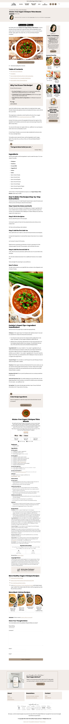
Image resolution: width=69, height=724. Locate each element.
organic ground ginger (21, 462)
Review (26, 435)
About (9, 696)
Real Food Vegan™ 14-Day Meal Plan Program (23, 585)
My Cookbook (44, 4)
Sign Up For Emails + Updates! (32, 696)
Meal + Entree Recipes (22, 9)
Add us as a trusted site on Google (26, 62)
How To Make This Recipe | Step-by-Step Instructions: (22, 75)
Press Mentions (11, 699)
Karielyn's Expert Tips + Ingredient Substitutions (21, 78)
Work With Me (48, 697)
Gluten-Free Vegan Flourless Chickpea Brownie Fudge (22, 580)
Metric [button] (19, 476)
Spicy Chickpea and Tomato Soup (25, 116)
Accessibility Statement (34, 721)
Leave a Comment (47, 17)
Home (14, 9)
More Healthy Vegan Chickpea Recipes (19, 80)
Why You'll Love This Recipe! (16, 71)
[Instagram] (50, 4)
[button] (9, 13)
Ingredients (13, 73)
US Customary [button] (14, 476)
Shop (39, 4)
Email (10, 653)
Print (17, 435)
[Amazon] (53, 4)
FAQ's (46, 696)
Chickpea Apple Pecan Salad (17, 578)
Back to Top (26, 721)
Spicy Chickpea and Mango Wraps (18, 582)
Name (10, 648)
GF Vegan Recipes (27, 4)
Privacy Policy (43, 721)
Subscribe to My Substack (31, 697)
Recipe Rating (12, 626)
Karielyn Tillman (20, 555)
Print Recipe (30, 25)
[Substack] (55, 4)
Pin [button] (21, 435)
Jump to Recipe (23, 25)
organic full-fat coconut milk (20, 471)
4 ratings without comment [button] (26, 617)
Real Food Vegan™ (33, 4)
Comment (11, 630)
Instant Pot (14, 540)
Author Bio (10, 697)
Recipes (21, 4)
